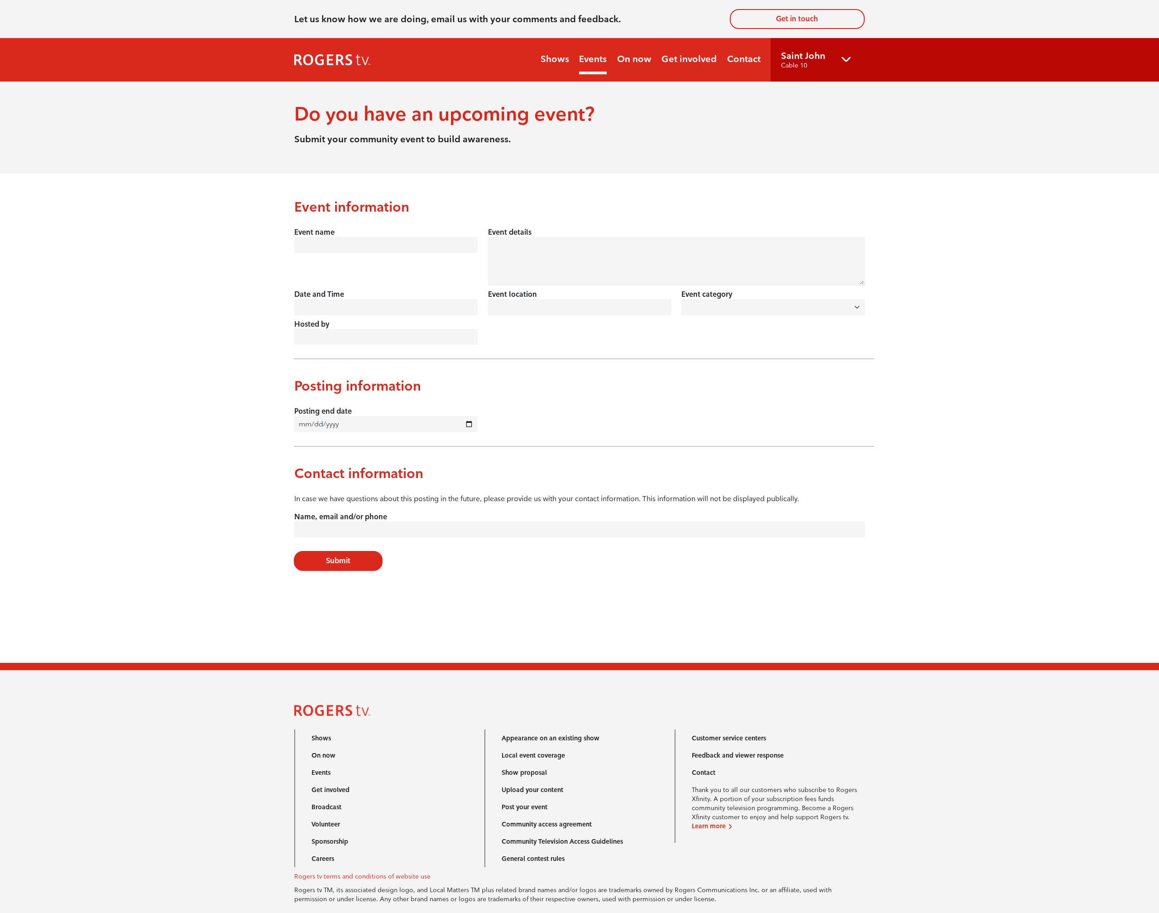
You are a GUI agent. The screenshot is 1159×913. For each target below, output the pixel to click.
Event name (314, 232)
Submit (338, 560)
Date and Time (319, 294)
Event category (707, 294)
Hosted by (312, 324)
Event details (510, 232)
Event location (512, 294)
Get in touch (797, 18)
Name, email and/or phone (340, 516)
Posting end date (323, 411)
